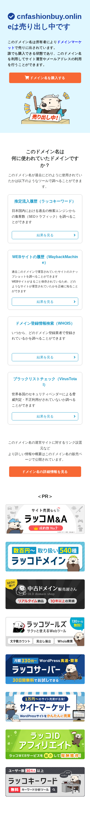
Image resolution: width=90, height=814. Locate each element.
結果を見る (45, 235)
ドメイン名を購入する (47, 78)
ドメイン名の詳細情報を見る (45, 472)
